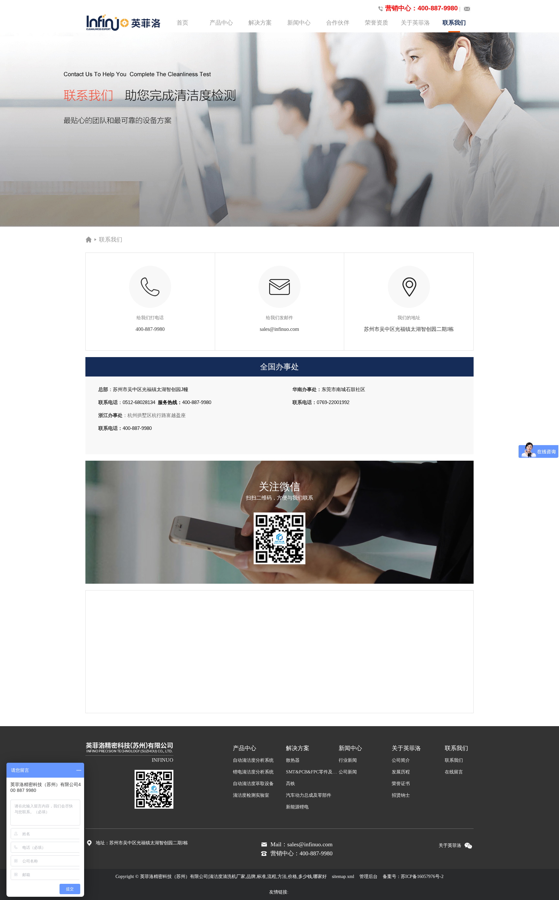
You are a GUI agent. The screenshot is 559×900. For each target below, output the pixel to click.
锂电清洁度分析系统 (253, 772)
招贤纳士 (401, 795)
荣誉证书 (401, 783)
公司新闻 (348, 772)
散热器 (293, 760)
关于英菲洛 (415, 22)
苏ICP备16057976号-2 (422, 876)
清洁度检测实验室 (251, 795)
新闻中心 (299, 22)
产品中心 (221, 22)
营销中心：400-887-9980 (421, 8)
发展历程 (401, 772)
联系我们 (454, 22)
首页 (182, 22)
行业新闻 (348, 760)
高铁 (290, 783)
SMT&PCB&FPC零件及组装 (312, 772)
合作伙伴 (337, 22)
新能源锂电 (297, 806)
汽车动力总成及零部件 (308, 795)
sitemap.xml (343, 876)
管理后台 (368, 876)
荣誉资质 (376, 22)
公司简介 (401, 760)
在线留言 (454, 772)
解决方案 (260, 22)
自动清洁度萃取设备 (253, 783)
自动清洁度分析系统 (253, 760)
